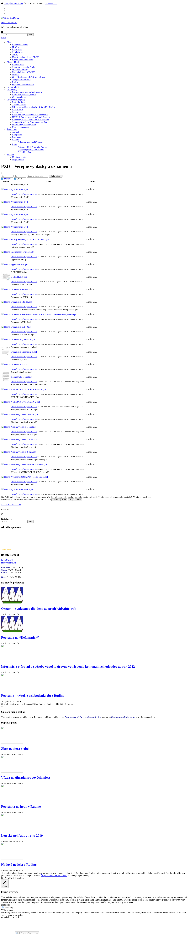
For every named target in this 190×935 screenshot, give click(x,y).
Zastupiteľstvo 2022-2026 (23, 72)
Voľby (15, 54)
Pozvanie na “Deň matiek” (20, 637)
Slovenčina (26, 933)
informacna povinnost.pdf (22, 252)
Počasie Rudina (6, 549)
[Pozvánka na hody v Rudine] (12, 800)
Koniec (78, 500)
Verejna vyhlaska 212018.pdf (24, 439)
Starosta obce (18, 64)
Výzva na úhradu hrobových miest (25, 777)
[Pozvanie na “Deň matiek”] (12, 631)
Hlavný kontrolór (19, 69)
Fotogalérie (17, 134)
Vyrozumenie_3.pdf (19, 202)
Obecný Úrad (13, 62)
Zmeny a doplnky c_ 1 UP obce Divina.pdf (30, 239)
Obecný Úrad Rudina (13, 3)
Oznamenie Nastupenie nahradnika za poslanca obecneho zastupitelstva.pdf (44, 314)
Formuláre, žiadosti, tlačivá (24, 94)
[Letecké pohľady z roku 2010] (12, 829)
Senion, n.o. (17, 112)
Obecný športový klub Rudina (31, 149)
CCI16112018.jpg (19, 277)
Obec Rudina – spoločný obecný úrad (28, 77)
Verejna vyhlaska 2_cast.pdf (23, 452)
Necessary (8, 907)
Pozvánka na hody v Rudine (21, 806)
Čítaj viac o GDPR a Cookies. (54, 875)
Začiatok (56, 500)
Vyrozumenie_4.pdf (19, 214)
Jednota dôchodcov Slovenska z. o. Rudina (31, 122)
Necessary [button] (5, 905)
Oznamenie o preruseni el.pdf (24, 352)
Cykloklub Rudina (26, 152)
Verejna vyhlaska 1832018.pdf (24, 414)
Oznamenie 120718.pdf (21, 302)
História (15, 47)
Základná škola (19, 104)
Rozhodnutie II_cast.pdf (21, 377)
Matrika (15, 74)
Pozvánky (16, 137)
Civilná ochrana (19, 97)
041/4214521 (51, 3)
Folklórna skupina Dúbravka (30, 142)
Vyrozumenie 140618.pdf (22, 489)
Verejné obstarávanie (21, 79)
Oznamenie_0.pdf (19, 364)
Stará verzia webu (20, 44)
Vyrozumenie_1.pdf (19, 189)
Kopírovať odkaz (30, 194)
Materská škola (18, 102)
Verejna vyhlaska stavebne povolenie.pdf (29, 464)
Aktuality (16, 132)
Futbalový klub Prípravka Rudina (32, 147)
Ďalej (71, 500)
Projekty (16, 82)
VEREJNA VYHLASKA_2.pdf (25, 402)
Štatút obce (17, 49)
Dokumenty (12, 89)
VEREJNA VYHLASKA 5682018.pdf (28, 389)
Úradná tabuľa (13, 87)
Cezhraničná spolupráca (22, 59)
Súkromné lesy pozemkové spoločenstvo (30, 114)
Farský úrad (17, 109)
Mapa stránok (18, 159)
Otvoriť (14, 194)
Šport (14, 144)
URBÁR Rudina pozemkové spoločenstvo (31, 117)
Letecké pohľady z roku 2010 (22, 835)
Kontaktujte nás (19, 157)
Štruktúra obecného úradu (23, 67)
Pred (64, 500)
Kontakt (10, 154)
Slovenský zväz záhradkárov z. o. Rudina (30, 119)
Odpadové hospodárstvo (23, 84)
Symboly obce (18, 52)
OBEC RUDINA (9, 22)
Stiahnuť (20, 194)
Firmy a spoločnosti (20, 127)
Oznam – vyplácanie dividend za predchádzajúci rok (38, 608)
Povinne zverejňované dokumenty (27, 92)
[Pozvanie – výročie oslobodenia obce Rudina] (12, 689)
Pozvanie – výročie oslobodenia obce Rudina (32, 695)
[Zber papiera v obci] (12, 743)
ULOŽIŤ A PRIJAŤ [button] (10, 917)
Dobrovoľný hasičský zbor (24, 124)
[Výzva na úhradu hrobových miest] (12, 772)
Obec (9, 42)
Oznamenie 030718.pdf (21, 289)
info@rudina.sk (8, 563)
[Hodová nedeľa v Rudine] (12, 859)
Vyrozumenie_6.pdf (19, 227)
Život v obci (12, 129)
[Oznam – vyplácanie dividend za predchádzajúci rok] (12, 603)
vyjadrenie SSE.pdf (19, 264)
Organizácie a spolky (16, 99)
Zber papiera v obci (15, 748)
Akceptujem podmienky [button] (78, 875)
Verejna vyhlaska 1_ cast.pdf (23, 427)
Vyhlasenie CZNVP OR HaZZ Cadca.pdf (29, 477)
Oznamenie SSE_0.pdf (21, 327)
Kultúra (15, 139)
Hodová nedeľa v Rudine (19, 864)
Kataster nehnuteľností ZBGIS (25, 57)
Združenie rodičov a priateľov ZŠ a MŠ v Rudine (34, 107)
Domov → (9, 179)
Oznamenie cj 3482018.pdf (23, 339)
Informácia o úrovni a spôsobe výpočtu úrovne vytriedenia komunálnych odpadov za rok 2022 (68, 666)
